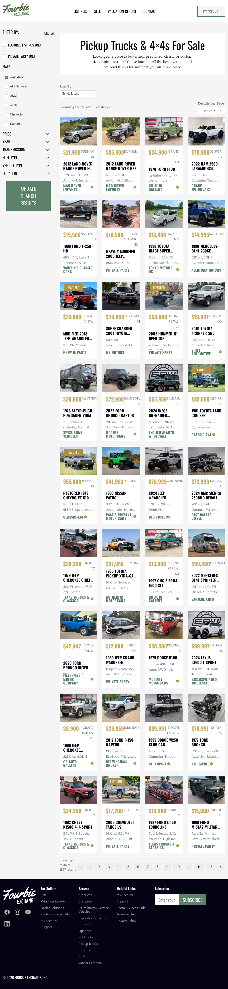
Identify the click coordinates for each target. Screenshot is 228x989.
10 (178, 867)
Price (7, 134)
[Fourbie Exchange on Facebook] (7, 913)
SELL (97, 11)
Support (46, 927)
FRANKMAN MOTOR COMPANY (71, 679)
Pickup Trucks (88, 944)
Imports (84, 924)
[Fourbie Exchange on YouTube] (28, 913)
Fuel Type (10, 157)
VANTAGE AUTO (202, 599)
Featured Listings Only (25, 45)
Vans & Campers (90, 963)
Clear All (49, 33)
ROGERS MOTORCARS (115, 434)
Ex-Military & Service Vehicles (94, 910)
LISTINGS (80, 11)
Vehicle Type (12, 165)
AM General (18, 86)
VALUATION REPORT (122, 11)
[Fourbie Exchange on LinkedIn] (7, 924)
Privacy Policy (126, 921)
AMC (13, 96)
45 (210, 867)
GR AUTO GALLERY (155, 187)
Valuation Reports (53, 901)
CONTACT (150, 11)
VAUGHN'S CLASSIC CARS (77, 269)
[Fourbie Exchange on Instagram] (17, 913)
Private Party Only (22, 56)
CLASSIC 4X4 (201, 434)
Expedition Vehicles (92, 918)
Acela (14, 105)
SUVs (82, 956)
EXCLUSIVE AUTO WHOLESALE (161, 434)
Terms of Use (126, 914)
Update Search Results (28, 196)
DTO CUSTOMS (159, 517)
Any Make (17, 77)
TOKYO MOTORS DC (160, 269)
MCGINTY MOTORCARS (158, 681)
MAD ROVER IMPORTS (72, 187)
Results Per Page (211, 103)
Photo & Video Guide (55, 914)
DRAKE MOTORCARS (201, 187)
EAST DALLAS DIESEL (201, 516)
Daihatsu (16, 124)
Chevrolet (17, 114)
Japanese (85, 931)
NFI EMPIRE (157, 764)
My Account (211, 11)
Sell (43, 895)
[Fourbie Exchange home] (19, 895)
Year (6, 141)
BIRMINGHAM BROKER (116, 763)
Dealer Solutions (52, 908)
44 (199, 867)
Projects (84, 950)
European (85, 901)
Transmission (14, 149)
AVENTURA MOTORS (206, 270)
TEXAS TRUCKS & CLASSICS (76, 598)
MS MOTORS (115, 352)
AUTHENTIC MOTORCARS (115, 598)
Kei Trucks (86, 937)
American (85, 895)
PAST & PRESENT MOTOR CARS (118, 516)
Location (10, 173)
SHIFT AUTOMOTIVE (201, 351)
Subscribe (192, 899)
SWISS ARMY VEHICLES (73, 434)
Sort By (65, 87)
